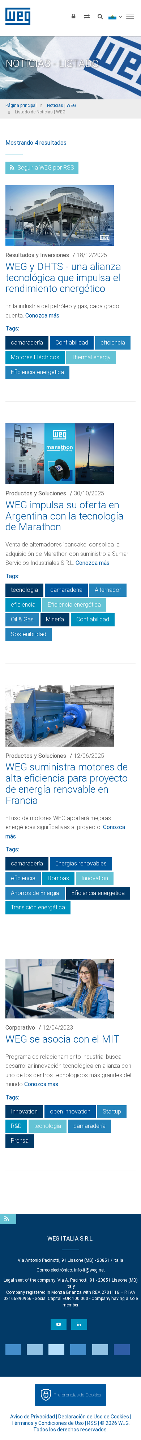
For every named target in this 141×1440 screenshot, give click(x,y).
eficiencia (113, 342)
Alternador (108, 589)
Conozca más (42, 315)
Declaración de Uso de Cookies (93, 1416)
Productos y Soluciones (35, 493)
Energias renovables (81, 863)
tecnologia (24, 589)
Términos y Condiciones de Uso (47, 1423)
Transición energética (38, 907)
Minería (55, 619)
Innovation (94, 878)
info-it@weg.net (89, 1270)
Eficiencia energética (37, 372)
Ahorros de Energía (35, 893)
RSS (92, 1423)
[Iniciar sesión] (73, 16)
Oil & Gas (22, 619)
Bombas (58, 878)
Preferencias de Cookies (77, 1395)
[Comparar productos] (86, 16)
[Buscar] (100, 16)
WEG (15, 16)
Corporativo (20, 1027)
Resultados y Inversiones (37, 255)
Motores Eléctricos (35, 357)
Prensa (20, 1140)
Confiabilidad (71, 342)
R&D (16, 1125)
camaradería (27, 342)
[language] (115, 16)
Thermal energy (91, 357)
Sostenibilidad (28, 634)
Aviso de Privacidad (32, 1416)
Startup (112, 1111)
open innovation (70, 1111)
